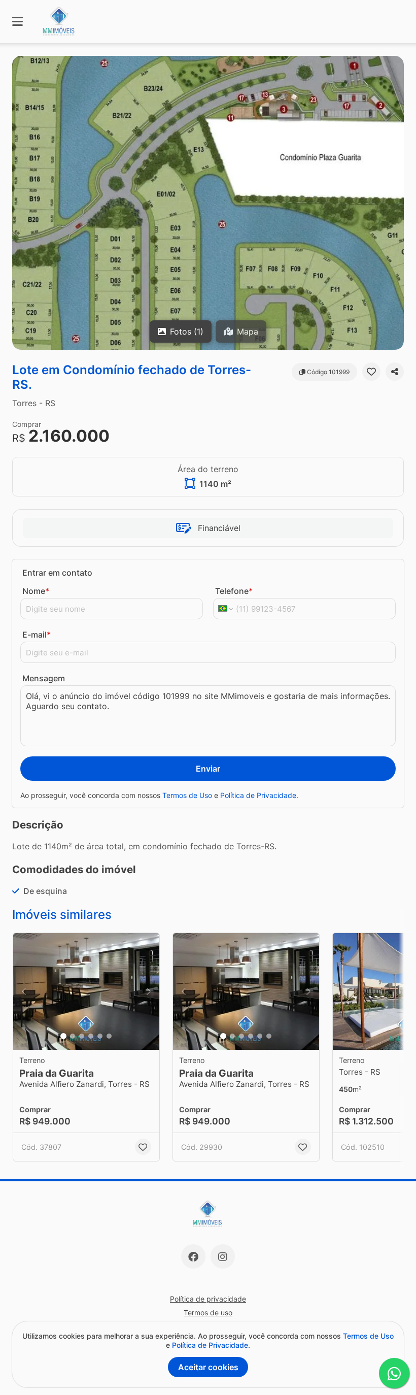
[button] (208, 203)
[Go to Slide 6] (109, 1036)
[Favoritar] (371, 371)
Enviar (208, 768)
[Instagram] (223, 1256)
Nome (35, 591)
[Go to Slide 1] (63, 1036)
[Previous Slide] (23, 991)
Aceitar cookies (208, 1367)
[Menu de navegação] (17, 21)
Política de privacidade (208, 1298)
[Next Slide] (148, 991)
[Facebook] (193, 1256)
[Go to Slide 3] (81, 1036)
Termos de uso (208, 1312)
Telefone (234, 591)
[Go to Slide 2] (72, 1036)
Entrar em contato (57, 573)
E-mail (36, 634)
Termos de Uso (187, 795)
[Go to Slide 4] (90, 1036)
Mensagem (43, 678)
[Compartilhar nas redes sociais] (395, 371)
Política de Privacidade (258, 795)
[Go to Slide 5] (99, 1036)
